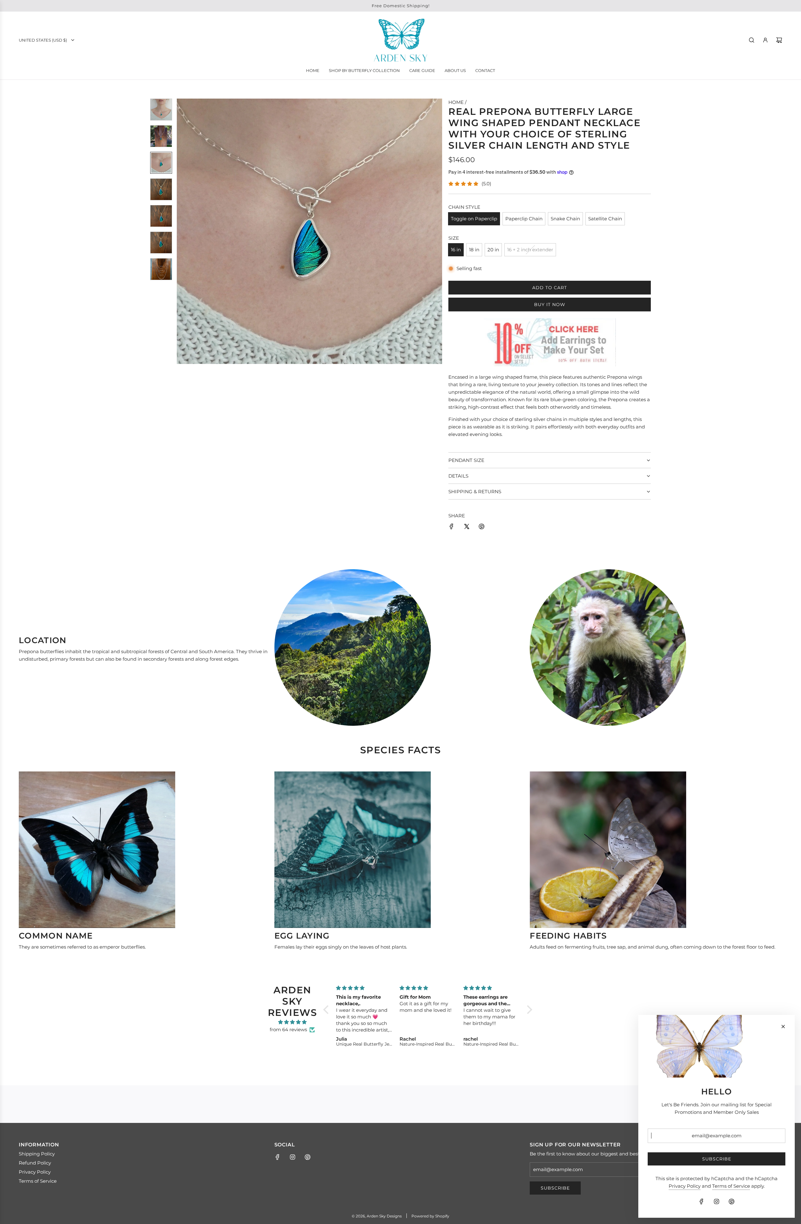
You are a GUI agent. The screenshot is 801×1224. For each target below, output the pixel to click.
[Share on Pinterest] (481, 527)
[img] (292, 1022)
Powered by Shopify (430, 1216)
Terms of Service (731, 1186)
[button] (182, 231)
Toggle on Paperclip (474, 219)
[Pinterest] (307, 1157)
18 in (474, 250)
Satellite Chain (605, 219)
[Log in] (765, 40)
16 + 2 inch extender (530, 250)
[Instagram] (292, 1157)
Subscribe (555, 1188)
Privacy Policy (685, 1186)
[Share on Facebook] (451, 527)
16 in (456, 250)
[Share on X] (466, 527)
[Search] (751, 40)
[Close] (783, 1026)
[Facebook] (277, 1157)
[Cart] (779, 40)
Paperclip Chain (524, 219)
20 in (493, 250)
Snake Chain (565, 219)
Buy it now (549, 304)
